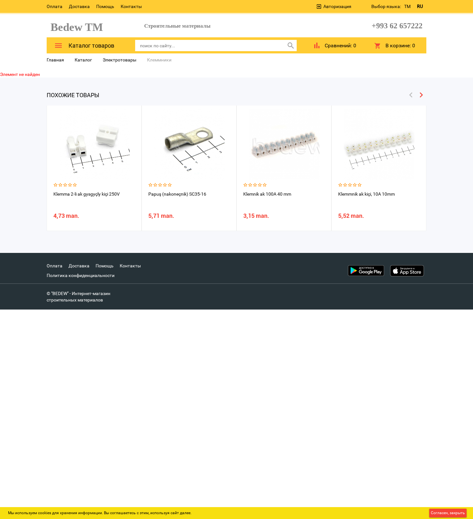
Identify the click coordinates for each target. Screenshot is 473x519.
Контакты (131, 6)
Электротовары (119, 59)
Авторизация (337, 6)
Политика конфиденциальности (81, 275)
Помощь (105, 6)
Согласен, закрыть (448, 513)
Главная (55, 59)
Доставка (79, 6)
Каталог (83, 59)
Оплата (54, 6)
